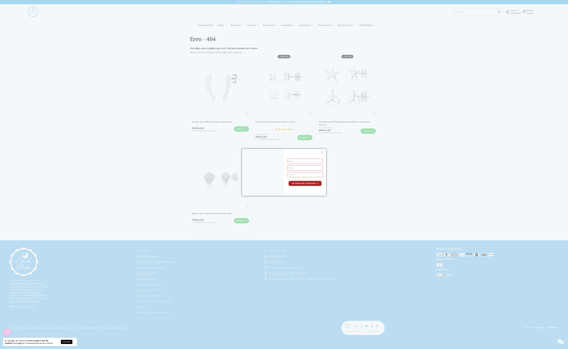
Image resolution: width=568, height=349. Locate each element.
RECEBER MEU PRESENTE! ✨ (305, 183)
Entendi (66, 342)
